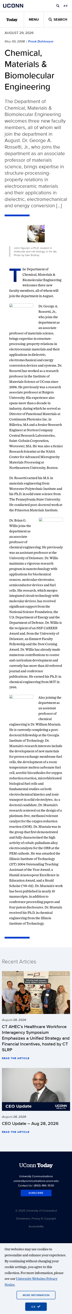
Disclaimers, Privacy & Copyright (36, 1218)
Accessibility (36, 1226)
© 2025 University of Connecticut (36, 1210)
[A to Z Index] (65, 6)
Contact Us (25, 1185)
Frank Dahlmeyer (40, 41)
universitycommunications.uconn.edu (36, 1181)
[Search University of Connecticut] (58, 6)
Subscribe (36, 1193)
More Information (36, 1295)
